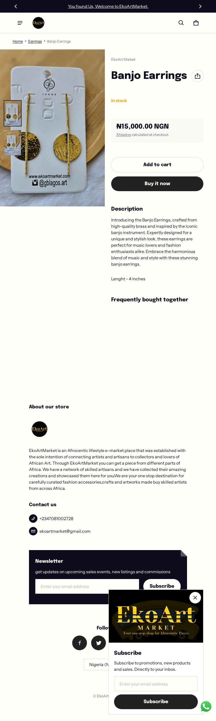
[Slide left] (16, 6)
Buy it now (157, 183)
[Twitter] (98, 643)
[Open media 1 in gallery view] (12, 113)
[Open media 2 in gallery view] (12, 142)
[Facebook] (79, 643)
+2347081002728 (56, 518)
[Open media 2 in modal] (52, 127)
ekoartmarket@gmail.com (65, 531)
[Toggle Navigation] (20, 23)
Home (18, 41)
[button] (181, 23)
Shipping (123, 134)
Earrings (35, 41)
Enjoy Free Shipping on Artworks (108, 6)
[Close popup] (195, 597)
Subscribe (162, 586)
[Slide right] (200, 6)
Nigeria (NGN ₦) (105, 664)
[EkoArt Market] (38, 22)
